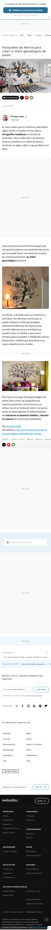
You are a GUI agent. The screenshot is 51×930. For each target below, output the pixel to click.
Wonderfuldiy (14, 426)
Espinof (29, 838)
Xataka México (9, 891)
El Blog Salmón (32, 869)
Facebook (22, 705)
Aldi (28, 760)
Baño (30, 35)
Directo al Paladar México (13, 912)
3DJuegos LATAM (33, 891)
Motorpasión (31, 851)
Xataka (5, 816)
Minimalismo (9, 744)
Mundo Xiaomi (9, 832)
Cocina (38, 35)
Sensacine (30, 833)
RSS (34, 705)
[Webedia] (10, 802)
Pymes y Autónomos (34, 873)
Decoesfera (7, 873)
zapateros (8, 755)
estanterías (8, 750)
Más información (39, 927)
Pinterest (40, 705)
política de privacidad (34, 695)
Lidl (4, 760)
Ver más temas (10, 771)
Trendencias (8, 869)
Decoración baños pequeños (33, 664)
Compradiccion (9, 877)
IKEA (22, 35)
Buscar (39, 787)
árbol (31, 439)
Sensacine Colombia (34, 903)
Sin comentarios (12, 98)
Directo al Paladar (10, 851)
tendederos (32, 755)
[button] (18, 116)
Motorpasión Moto (33, 855)
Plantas (48, 35)
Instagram (28, 705)
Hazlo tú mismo (18, 439)
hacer (40, 439)
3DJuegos (30, 816)
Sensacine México (33, 899)
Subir (40, 801)
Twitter (22, 97)
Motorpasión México (34, 912)
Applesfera (7, 824)
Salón (29, 739)
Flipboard (27, 97)
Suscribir (41, 690)
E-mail (31, 97)
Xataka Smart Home (11, 828)
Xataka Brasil (8, 895)
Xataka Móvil (8, 820)
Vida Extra (30, 820)
